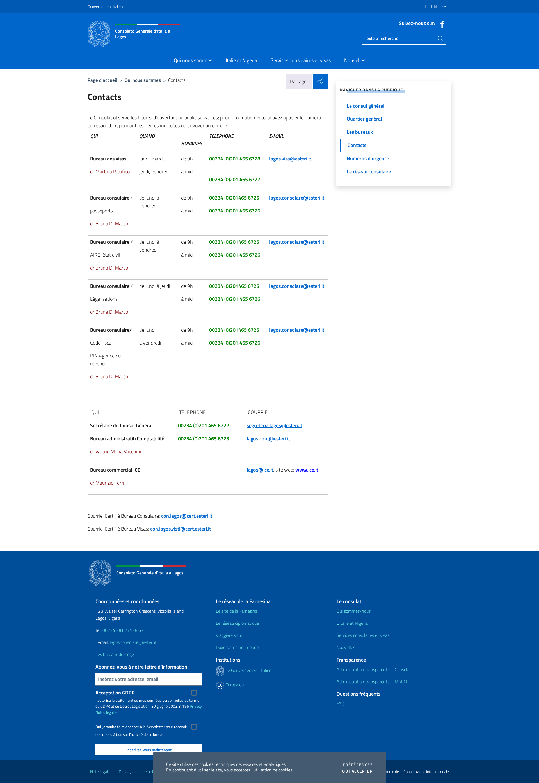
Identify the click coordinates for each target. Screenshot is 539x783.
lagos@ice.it (260, 470)
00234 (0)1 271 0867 (122, 630)
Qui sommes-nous (354, 611)
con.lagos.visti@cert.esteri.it (180, 529)
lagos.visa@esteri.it (290, 158)
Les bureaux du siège (114, 654)
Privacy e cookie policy (138, 771)
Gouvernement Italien (105, 7)
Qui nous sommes (143, 79)
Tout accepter (356, 771)
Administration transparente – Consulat (374, 669)
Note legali (99, 771)
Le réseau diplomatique (237, 623)
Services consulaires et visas (363, 635)
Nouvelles (346, 647)
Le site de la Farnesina (236, 611)
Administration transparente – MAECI (372, 681)
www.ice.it (306, 470)
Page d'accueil (102, 79)
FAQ (340, 703)
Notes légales (106, 712)
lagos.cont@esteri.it (268, 438)
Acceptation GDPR (115, 692)
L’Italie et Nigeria (352, 623)
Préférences (358, 765)
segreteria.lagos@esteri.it (274, 425)
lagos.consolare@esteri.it (296, 198)
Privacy (196, 706)
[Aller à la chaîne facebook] (440, 23)
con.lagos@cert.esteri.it (186, 516)
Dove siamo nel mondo (237, 647)
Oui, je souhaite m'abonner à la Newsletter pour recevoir (141, 727)
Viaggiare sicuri (229, 635)
